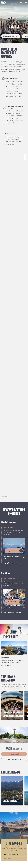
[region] (14, 325)
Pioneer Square (8, 608)
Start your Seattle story (15, 759)
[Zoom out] (25, 157)
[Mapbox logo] (5, 496)
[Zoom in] (25, 155)
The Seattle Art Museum (12, 612)
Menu (22, 2)
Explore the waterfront (11, 36)
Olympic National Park (11, 563)
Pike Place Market (9, 579)
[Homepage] (3, 3)
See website (13, 754)
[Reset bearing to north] (25, 159)
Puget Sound (8, 527)
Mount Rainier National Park (11, 558)
